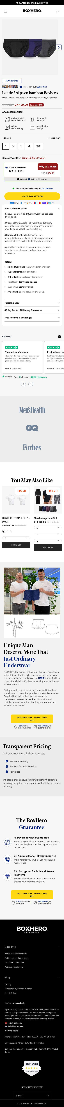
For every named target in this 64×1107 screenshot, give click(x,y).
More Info (10, 946)
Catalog (8, 984)
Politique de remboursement (16, 958)
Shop (8, 977)
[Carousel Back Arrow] (23, 384)
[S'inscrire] (47, 1095)
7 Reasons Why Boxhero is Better (18, 988)
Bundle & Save (11, 993)
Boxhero (26, 1103)
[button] (5, 11)
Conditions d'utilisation (14, 962)
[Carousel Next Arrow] (59, 47)
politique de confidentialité (16, 953)
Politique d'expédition (14, 967)
